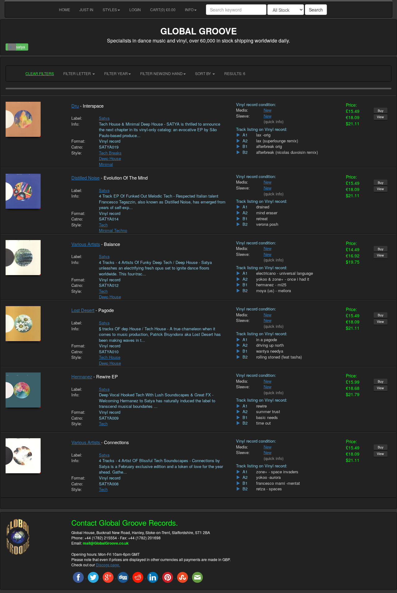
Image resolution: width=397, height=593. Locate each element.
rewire (261, 406)
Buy (380, 110)
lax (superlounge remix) (277, 141)
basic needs (267, 417)
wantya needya (269, 351)
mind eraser (266, 213)
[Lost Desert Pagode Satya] (34, 323)
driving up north (270, 345)
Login (135, 9)
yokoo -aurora (268, 477)
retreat (262, 218)
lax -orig (263, 135)
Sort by (203, 73)
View (380, 116)
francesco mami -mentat (278, 483)
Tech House (109, 357)
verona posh (267, 224)
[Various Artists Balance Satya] (34, 257)
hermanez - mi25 (271, 285)
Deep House (110, 158)
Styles (110, 9)
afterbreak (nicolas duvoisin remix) (287, 152)
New (267, 110)
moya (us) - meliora (273, 290)
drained (262, 207)
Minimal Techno (113, 230)
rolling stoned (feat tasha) (279, 357)
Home (64, 9)
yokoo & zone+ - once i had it (282, 279)
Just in (86, 9)
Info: (75, 124)
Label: (76, 118)
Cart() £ (163, 9)
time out (263, 423)
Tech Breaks (110, 153)
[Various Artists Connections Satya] (34, 455)
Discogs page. (108, 564)
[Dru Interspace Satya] (34, 119)
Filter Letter (77, 73)
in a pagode (266, 339)
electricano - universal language (284, 273)
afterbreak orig (269, 146)
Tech (103, 225)
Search (316, 10)
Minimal (106, 164)
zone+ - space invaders (277, 472)
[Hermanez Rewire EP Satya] (34, 390)
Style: (76, 153)
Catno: (77, 147)
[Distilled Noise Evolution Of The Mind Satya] (34, 191)
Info (189, 9)
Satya (104, 118)
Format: (78, 141)
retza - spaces (269, 489)
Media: (242, 110)
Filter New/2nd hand (161, 73)
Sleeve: (243, 116)
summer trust (268, 411)
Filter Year (116, 73)
